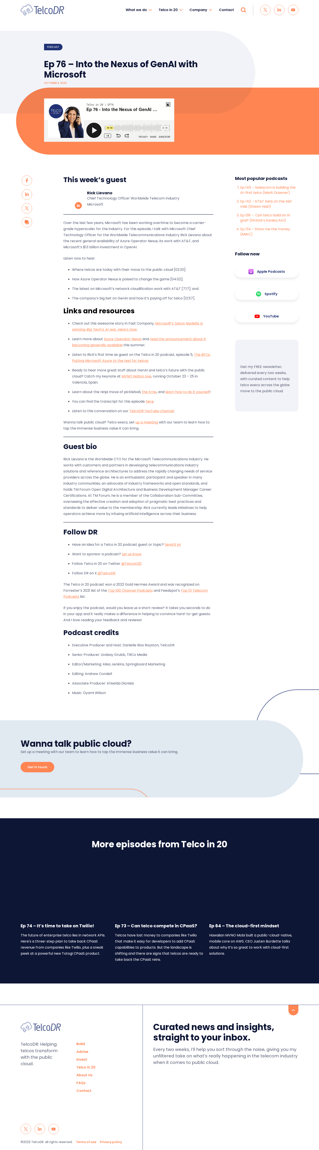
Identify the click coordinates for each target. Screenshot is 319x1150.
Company (198, 9)
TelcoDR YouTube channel (151, 410)
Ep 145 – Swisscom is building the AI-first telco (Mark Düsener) (268, 190)
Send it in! (173, 544)
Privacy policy (111, 1142)
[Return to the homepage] (42, 10)
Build (80, 1043)
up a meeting (146, 422)
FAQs (81, 1082)
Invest (81, 1059)
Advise (82, 1051)
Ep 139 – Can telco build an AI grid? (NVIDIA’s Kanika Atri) (265, 218)
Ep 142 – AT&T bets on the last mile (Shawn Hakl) (266, 204)
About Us (84, 1075)
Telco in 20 (168, 9)
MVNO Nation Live (136, 376)
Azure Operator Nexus (122, 339)
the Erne (149, 391)
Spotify (271, 293)
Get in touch (37, 767)
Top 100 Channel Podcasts (130, 590)
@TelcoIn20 (131, 563)
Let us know (131, 554)
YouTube (271, 316)
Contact (226, 9)
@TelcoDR (106, 573)
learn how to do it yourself (187, 391)
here (150, 401)
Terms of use (86, 1142)
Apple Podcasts (271, 271)
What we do (136, 9)
